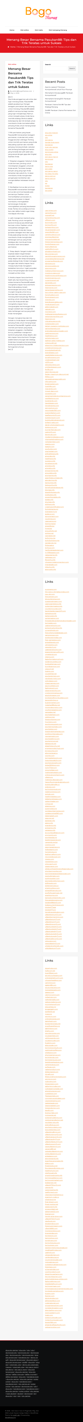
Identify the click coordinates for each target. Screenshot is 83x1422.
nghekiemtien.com (52, 442)
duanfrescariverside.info (54, 1161)
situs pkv (48, 154)
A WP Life (16, 1415)
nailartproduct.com (52, 1069)
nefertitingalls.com (52, 1000)
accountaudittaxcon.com (54, 833)
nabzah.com (50, 309)
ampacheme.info (51, 471)
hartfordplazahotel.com (54, 550)
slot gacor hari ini (51, 157)
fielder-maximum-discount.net (57, 374)
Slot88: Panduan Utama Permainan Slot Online (60, 111)
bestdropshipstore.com (54, 1062)
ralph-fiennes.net (51, 372)
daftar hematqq (12, 1377)
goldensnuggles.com (53, 662)
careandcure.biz (51, 842)
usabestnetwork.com (53, 650)
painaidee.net (50, 712)
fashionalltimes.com (52, 1281)
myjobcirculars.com (52, 273)
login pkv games (51, 147)
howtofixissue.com (52, 244)
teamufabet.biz (51, 247)
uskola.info (49, 1187)
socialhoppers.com (52, 357)
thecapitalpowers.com (53, 900)
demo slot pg (50, 176)
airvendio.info (50, 456)
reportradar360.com (53, 410)
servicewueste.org (52, 266)
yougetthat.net (51, 674)
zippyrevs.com (50, 268)
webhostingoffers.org (53, 1050)
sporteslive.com (51, 729)
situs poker (49, 150)
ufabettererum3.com (53, 915)
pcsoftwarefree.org (52, 1026)
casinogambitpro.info (53, 604)
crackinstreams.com (53, 1101)
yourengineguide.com (53, 1260)
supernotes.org (51, 809)
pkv (46, 138)
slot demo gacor (51, 171)
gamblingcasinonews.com (55, 256)
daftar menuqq (18, 1374)
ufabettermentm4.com (54, 917)
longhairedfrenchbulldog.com (56, 698)
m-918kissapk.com (52, 553)
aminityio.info (50, 466)
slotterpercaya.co (52, 886)
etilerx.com (49, 1163)
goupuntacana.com (52, 988)
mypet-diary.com (51, 391)
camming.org (50, 983)
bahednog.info (50, 613)
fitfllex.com (49, 377)
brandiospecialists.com (53, 302)
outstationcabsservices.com (55, 1265)
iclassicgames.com (52, 683)
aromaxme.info (51, 475)
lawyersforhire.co (51, 700)
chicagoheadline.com (53, 980)
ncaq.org (48, 1014)
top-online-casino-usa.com (55, 292)
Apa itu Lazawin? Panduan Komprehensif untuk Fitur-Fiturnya (58, 88)
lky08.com (49, 369)
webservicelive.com (52, 1327)
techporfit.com (51, 225)
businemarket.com (52, 703)
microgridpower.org (52, 857)
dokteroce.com (51, 427)
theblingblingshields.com (54, 731)
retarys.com (49, 657)
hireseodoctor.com (52, 1108)
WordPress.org (10, 1417)
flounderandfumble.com (54, 1168)
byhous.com (50, 548)
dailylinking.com (51, 1028)
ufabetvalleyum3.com (53, 939)
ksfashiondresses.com (53, 799)
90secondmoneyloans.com (55, 1077)
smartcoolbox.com (52, 888)
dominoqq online (51, 152)
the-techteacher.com (53, 1277)
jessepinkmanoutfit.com (54, 652)
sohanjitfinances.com (53, 890)
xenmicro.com (50, 1016)
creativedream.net (52, 360)
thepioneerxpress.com (54, 242)
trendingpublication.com (54, 912)
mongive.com (50, 312)
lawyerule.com (50, 434)
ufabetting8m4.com (53, 1132)
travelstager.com (51, 403)
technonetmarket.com (54, 1180)
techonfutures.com (52, 1243)
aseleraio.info (50, 821)
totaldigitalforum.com (53, 1284)
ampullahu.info (51, 473)
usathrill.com (50, 1252)
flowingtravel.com (52, 297)
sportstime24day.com (53, 727)
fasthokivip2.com (51, 688)
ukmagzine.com (51, 645)
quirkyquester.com (52, 878)
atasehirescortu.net (52, 746)
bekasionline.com (52, 227)
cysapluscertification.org (54, 507)
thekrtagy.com (50, 1267)
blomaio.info (50, 490)
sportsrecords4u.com (53, 1127)
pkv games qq (24, 1384)
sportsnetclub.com (52, 676)
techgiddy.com (50, 623)
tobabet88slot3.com (53, 903)
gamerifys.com (50, 213)
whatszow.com (50, 1053)
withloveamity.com (52, 1038)
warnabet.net (50, 536)
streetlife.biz (49, 526)
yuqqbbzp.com (51, 1094)
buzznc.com (50, 1293)
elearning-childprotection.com (57, 345)
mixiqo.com (49, 859)
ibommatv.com (51, 223)
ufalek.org (49, 777)
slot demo (49, 140)
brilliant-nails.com (52, 422)
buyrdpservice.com (52, 666)
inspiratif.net (49, 215)
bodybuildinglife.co (52, 784)
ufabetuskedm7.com (53, 931)
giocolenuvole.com (52, 1033)
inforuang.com (50, 381)
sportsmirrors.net (51, 741)
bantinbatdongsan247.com (55, 611)
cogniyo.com (50, 845)
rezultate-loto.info (52, 1122)
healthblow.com (51, 336)
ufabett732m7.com (52, 1219)
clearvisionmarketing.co (54, 1195)
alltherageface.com (52, 1301)
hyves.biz (48, 528)
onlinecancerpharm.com (54, 775)
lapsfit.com (49, 1110)
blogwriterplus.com (52, 599)
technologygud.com (53, 789)
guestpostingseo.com (53, 601)
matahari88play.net (52, 705)
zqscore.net (49, 818)
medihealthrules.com (53, 1250)
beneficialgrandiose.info (54, 487)
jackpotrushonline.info (53, 628)
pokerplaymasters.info (53, 606)
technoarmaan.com (52, 1286)
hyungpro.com (50, 722)
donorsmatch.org (51, 516)
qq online (48, 135)
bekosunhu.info (51, 485)
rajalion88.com (50, 985)
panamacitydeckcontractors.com (58, 396)
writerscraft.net (51, 343)
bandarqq (49, 145)
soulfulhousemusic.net (53, 893)
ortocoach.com (51, 864)
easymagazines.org (52, 847)
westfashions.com (52, 398)
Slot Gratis (39, 30)
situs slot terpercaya (17, 1360)
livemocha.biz (50, 524)
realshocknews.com (52, 792)
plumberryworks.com (53, 871)
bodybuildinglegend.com (54, 420)
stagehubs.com (51, 968)
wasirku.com (50, 444)
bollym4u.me (50, 538)
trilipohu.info (50, 567)
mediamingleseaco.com (54, 437)
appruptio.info (50, 569)
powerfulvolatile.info (53, 497)
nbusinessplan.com (52, 230)
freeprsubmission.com (53, 1226)
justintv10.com (50, 432)
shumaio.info (50, 502)
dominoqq (49, 159)
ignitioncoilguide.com (53, 1318)
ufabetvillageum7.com (53, 1142)
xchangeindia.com (52, 1269)
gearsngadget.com (52, 1106)
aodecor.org (49, 514)
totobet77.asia (50, 907)
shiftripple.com (51, 883)
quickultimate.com (52, 876)
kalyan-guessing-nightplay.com (57, 326)
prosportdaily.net (51, 1209)
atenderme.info (51, 480)
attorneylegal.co (51, 753)
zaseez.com (49, 992)
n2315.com (49, 362)
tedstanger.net (50, 1183)
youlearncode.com (52, 1041)
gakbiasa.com (50, 557)
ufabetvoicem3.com (53, 1144)
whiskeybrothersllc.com (54, 946)
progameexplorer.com (54, 1305)
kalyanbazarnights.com (54, 290)
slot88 (24, 1362)
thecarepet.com (51, 597)
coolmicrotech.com (52, 1272)
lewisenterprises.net (52, 1024)
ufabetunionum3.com (53, 1134)
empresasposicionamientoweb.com (59, 1289)
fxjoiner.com (49, 1296)
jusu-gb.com (50, 594)
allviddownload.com (52, 251)
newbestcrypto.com (53, 678)
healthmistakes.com (53, 797)
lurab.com (49, 1315)
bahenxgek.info (51, 616)
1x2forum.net (50, 971)
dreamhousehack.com (54, 1274)
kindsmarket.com (52, 384)
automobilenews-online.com (56, 1279)
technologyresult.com (53, 1048)
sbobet (20, 1394)
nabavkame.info (51, 555)
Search (48, 64)
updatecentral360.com (54, 813)
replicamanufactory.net (54, 1120)
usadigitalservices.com (53, 355)
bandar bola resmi (52, 142)
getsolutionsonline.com (54, 316)
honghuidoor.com (52, 295)
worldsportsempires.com (54, 811)
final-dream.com (51, 1202)
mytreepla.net (50, 1115)
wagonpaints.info (51, 1190)
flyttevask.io (49, 545)
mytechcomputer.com (54, 1320)
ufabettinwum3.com (53, 924)
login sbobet (11, 1394)
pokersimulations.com (53, 1118)
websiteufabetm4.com (54, 1151)
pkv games (16, 1386)
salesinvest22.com (52, 1212)
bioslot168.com (51, 1322)
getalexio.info (50, 830)
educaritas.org (50, 1007)
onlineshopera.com (52, 1019)
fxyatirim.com (50, 1043)
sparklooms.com (51, 895)
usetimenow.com (51, 333)
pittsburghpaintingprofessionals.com (59, 869)
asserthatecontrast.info (54, 478)
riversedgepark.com (53, 990)
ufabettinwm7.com (52, 922)
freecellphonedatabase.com (56, 633)
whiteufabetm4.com (53, 1154)
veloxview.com (50, 941)
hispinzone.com (51, 288)
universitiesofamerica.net (54, 259)
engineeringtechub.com (54, 748)
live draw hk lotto (51, 174)
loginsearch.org (51, 512)
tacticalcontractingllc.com (55, 898)
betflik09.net (50, 1012)
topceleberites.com (52, 1130)
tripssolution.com (51, 1084)
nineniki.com (50, 300)
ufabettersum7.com (52, 919)
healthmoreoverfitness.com (56, 276)
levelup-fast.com (51, 1113)
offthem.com (50, 220)
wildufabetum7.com (53, 948)
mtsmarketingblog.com (54, 439)
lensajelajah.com (51, 1009)
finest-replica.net (51, 1204)
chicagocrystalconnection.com (57, 562)
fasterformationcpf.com (54, 659)
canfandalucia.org (52, 1257)
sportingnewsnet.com (53, 724)
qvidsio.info (49, 500)
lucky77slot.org (51, 768)
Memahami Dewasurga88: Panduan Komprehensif (59, 94)
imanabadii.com (51, 565)
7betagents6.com (52, 1096)
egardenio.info (50, 825)
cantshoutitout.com (52, 235)
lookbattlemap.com (53, 664)
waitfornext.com (51, 1192)
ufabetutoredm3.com (53, 934)
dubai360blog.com (52, 765)
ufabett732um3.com (53, 1185)
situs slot (31, 1362)
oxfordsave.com (51, 681)
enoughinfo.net (51, 531)
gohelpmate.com (52, 338)
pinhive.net (49, 533)
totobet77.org (50, 910)
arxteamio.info (50, 828)
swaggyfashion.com (52, 413)
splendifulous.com (52, 1125)
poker (47, 186)
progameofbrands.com (54, 261)
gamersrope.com (52, 635)
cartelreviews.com (52, 1065)
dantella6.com (50, 283)
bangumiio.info (50, 483)
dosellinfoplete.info (52, 492)
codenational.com (52, 1303)
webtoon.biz (50, 717)
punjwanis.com (51, 589)
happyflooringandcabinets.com (57, 782)
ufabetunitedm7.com (53, 929)
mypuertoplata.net (52, 239)
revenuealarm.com (52, 1313)
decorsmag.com (51, 254)
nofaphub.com (51, 997)
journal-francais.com (53, 430)
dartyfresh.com (51, 1021)
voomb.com (49, 756)
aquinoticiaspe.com (52, 695)
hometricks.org (51, 852)
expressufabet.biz (52, 237)
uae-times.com (51, 210)
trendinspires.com (52, 406)
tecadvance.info (51, 463)
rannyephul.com (51, 408)
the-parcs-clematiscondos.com (57, 592)
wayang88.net (50, 1149)
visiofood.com (50, 1221)
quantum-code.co (52, 1197)
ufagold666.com (51, 1228)
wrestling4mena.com (53, 348)
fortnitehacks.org (51, 509)
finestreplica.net (51, 1166)
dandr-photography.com (54, 425)
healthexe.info (50, 459)
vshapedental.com (52, 1255)
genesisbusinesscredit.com (55, 379)
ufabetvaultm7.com (52, 1139)
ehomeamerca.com (53, 1055)
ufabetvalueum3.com (53, 1137)
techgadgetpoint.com (53, 758)
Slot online (24, 30)
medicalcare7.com (52, 304)
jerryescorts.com (51, 751)
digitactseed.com (51, 1072)
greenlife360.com (52, 232)
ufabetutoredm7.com (53, 936)
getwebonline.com (52, 365)
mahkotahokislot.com (53, 772)
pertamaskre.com (52, 618)
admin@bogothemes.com (22, 91)
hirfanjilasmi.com (51, 850)
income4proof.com (52, 1004)
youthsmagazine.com (53, 710)
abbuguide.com (51, 1045)
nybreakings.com (51, 1262)
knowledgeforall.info (53, 350)
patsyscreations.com (53, 1002)
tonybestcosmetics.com (54, 1291)
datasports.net (50, 744)
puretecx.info (50, 461)
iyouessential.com (52, 1036)
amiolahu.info (50, 468)
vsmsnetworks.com (52, 218)
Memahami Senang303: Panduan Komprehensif (58, 100)
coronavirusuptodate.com (55, 1098)
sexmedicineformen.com (54, 881)
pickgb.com (49, 794)
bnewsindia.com (51, 1233)
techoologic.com (51, 1245)
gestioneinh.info (51, 1207)
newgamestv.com (52, 736)
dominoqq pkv (11, 1353)
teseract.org (49, 1214)
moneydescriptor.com (53, 707)
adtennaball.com (51, 307)
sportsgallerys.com (52, 739)
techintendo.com (51, 1057)
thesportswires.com (52, 719)
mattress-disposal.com (53, 780)
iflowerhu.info (50, 560)
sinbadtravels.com (52, 642)
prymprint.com (51, 835)
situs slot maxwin (51, 133)
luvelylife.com (50, 386)
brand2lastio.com (51, 353)
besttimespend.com (53, 840)
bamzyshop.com (51, 1238)
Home (12, 30)
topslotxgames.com (52, 278)
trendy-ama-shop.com (53, 1216)
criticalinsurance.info (53, 321)
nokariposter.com (52, 324)
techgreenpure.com (53, 1060)
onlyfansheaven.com (53, 367)
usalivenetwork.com (53, 625)
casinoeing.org (50, 521)
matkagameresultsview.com (56, 314)
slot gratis (48, 169)
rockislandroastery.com (54, 1308)
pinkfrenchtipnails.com (54, 734)
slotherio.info (50, 504)
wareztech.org (50, 647)
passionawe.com (51, 866)
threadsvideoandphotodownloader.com (60, 621)
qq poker (48, 191)
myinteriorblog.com (52, 1231)
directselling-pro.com (53, 1310)
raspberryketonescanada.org (56, 1248)
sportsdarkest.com (52, 715)
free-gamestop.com (53, 640)
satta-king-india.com (53, 1086)
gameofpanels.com (52, 329)
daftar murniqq (31, 1374)
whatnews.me (50, 1199)
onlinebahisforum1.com (54, 978)
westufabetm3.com (52, 943)
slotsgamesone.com (53, 285)
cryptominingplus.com (53, 693)
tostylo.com (49, 671)
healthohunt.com (52, 1171)
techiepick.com (51, 1236)
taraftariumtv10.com (52, 415)
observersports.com (53, 691)
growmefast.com (51, 770)
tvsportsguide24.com (53, 760)
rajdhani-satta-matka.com (55, 341)
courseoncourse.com (53, 609)
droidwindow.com (52, 1224)
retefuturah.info (51, 1173)
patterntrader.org (52, 801)
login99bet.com (51, 973)
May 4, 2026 (14, 93)
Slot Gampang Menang (58, 30)
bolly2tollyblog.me (52, 540)
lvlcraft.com (49, 1074)
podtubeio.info (50, 495)
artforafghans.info (51, 454)
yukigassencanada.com (54, 1089)
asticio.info (49, 823)
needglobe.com (51, 862)
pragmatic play (15, 1365)
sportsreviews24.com (53, 763)
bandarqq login (33, 1377)
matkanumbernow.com (54, 271)
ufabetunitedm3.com (53, 927)
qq (46, 183)
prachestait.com (51, 451)
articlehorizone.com (52, 1091)
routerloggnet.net (52, 280)
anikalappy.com (51, 1156)
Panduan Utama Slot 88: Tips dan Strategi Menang (58, 106)
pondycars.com (51, 1240)
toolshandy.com (51, 401)
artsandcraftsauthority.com (55, 1325)
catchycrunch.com (52, 995)
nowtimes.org (50, 519)
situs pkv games (12, 1350)
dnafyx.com (49, 1031)
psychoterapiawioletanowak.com (58, 874)
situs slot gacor (32, 1360)
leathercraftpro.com (53, 854)
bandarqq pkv (24, 1357)
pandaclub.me (50, 543)
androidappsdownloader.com (56, 331)
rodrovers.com (50, 1081)
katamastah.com (51, 816)
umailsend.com (51, 654)
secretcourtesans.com (53, 975)
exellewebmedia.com (53, 638)
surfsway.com (50, 1067)
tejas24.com (49, 447)
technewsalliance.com (53, 1178)
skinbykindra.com (51, 1298)
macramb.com (50, 389)
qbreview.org (50, 263)
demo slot (49, 166)
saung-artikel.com (52, 686)
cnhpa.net (49, 804)
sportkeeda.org (51, 837)
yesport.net (49, 669)
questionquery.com (52, 418)
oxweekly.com (50, 394)
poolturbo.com (51, 449)
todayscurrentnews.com (54, 905)
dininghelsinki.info (52, 1159)
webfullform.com (51, 249)
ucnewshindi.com (52, 630)
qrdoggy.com (50, 787)
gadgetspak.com (51, 1103)
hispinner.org (50, 319)
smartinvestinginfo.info (53, 1175)
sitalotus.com (50, 806)
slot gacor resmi (32, 1367)
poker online (24, 1391)
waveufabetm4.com (53, 1146)
